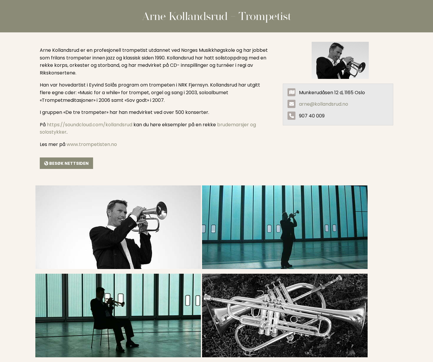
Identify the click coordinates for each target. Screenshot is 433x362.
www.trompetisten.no (92, 144)
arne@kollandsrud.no (323, 104)
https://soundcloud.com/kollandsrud (89, 124)
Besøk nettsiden (68, 163)
